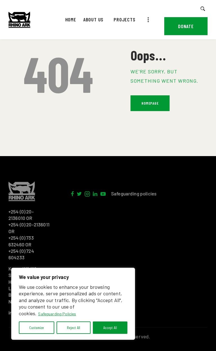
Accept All (110, 327)
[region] (73, 304)
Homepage (149, 103)
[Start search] (203, 8)
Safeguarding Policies (57, 313)
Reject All (73, 327)
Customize (36, 327)
